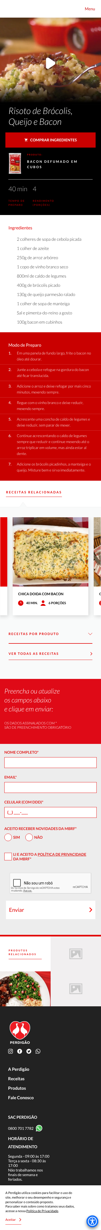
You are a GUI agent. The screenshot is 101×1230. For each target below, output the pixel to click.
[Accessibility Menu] (92, 1221)
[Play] (50, 64)
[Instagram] (11, 1050)
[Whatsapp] (39, 1050)
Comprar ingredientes (53, 140)
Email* (10, 777)
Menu (90, 8)
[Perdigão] (11, 8)
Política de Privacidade (62, 854)
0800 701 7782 (21, 1128)
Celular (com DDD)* (23, 802)
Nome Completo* (21, 752)
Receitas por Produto (34, 634)
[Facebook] (20, 1050)
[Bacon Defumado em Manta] (25, 988)
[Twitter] (29, 1050)
